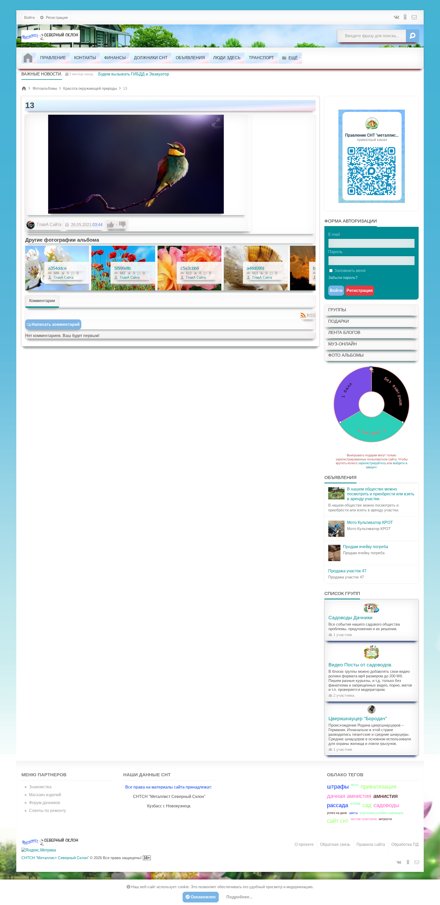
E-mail (334, 234)
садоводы (386, 805)
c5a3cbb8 (190, 268)
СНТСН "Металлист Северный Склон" (55, 858)
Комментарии (42, 301)
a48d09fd (255, 268)
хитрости (385, 819)
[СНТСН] (50, 36)
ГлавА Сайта (48, 224)
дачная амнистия (349, 796)
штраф (355, 803)
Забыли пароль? (343, 277)
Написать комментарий (56, 324)
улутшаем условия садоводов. (382, 813)
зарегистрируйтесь (372, 463)
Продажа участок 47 (347, 571)
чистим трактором (363, 819)
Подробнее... (239, 897)
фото (355, 785)
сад (367, 805)
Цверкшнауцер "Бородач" (357, 718)
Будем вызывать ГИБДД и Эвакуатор (133, 74)
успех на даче (337, 813)
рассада (337, 805)
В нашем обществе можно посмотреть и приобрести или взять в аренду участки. (380, 494)
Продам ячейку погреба (365, 547)
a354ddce (57, 268)
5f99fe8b (122, 268)
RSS (311, 315)
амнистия (385, 796)
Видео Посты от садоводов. (360, 664)
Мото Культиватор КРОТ (370, 522)
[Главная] (29, 58)
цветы (353, 813)
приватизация (378, 786)
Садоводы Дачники (350, 617)
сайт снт (337, 821)
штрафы (338, 786)
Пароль (335, 252)
